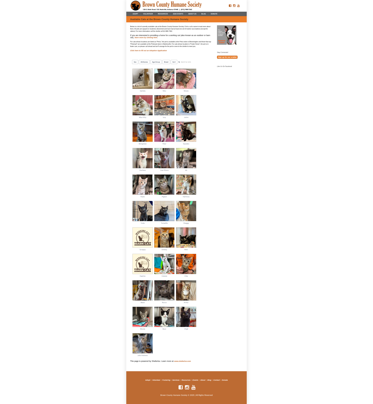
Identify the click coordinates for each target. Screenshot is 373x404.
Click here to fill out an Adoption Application (148, 51)
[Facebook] (230, 5)
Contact (216, 380)
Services (176, 380)
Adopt (147, 380)
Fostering (166, 380)
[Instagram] (234, 5)
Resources (186, 380)
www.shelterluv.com (182, 361)
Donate (225, 380)
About (202, 380)
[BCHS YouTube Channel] (238, 5)
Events (195, 380)
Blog (209, 380)
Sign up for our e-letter (227, 57)
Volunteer (156, 380)
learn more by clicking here (146, 38)
